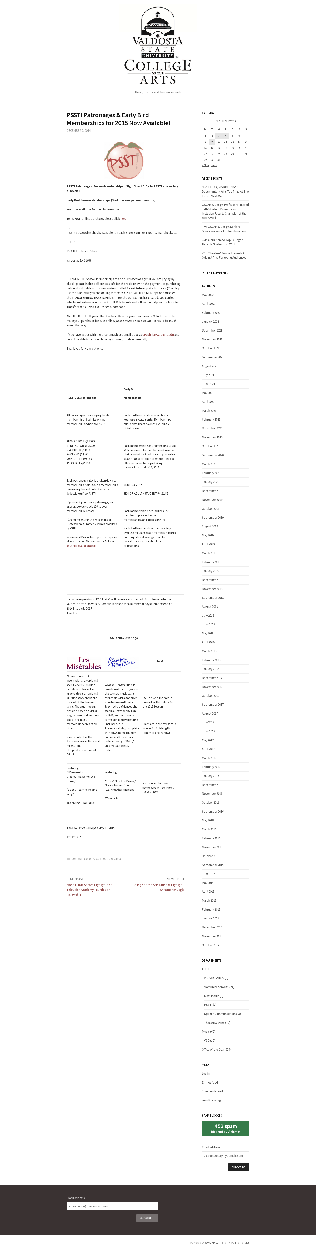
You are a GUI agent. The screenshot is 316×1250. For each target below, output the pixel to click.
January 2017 (210, 776)
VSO (207, 1040)
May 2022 (208, 295)
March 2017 (209, 758)
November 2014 (212, 936)
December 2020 (212, 428)
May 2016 (208, 820)
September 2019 (213, 518)
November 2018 (212, 589)
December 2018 (212, 580)
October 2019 (210, 509)
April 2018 (208, 642)
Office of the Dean (213, 1049)
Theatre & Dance (111, 859)
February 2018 (211, 660)
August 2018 (210, 607)
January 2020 (210, 482)
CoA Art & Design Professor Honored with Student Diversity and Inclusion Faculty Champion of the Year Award (225, 211)
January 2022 (210, 321)
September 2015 (213, 865)
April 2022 (208, 304)
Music (206, 1031)
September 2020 (213, 455)
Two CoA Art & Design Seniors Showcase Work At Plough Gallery (224, 229)
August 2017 (210, 714)
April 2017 (208, 749)
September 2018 (213, 598)
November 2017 (212, 687)
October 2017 (210, 696)
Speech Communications (220, 1014)
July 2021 (208, 375)
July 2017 (208, 722)
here (124, 219)
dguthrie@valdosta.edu (158, 335)
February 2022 (211, 313)
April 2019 (208, 544)
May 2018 (208, 633)
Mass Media (211, 996)
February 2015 (211, 910)
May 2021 (208, 393)
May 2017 (208, 740)
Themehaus (242, 1242)
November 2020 (212, 437)
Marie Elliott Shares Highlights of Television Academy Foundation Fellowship (89, 890)
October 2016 (210, 803)
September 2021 (213, 357)
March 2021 (209, 411)
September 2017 (213, 705)
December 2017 (212, 678)
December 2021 (212, 330)
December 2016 (212, 785)
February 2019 (211, 562)
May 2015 (208, 883)
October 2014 (210, 945)
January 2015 (210, 918)
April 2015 (208, 892)
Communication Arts (85, 859)
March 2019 (209, 553)
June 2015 (208, 874)
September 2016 (213, 812)
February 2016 (211, 838)
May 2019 (208, 535)
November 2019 (212, 500)
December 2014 (212, 927)
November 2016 (212, 794)
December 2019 (212, 491)
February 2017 (211, 767)
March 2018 (209, 651)
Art (204, 969)
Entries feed (210, 1082)
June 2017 (208, 731)
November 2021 (212, 339)
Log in (206, 1073)
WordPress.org (211, 1100)
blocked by (225, 1128)
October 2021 (210, 348)
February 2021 (211, 419)
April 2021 (208, 402)
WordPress (211, 1242)
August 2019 (210, 526)
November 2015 (212, 847)
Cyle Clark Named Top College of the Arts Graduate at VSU (223, 242)
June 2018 (208, 624)
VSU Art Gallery (214, 978)
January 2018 (210, 669)
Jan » (214, 165)
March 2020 (209, 464)
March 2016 (209, 829)
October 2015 (210, 856)
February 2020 (211, 473)
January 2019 (210, 571)
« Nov (205, 165)
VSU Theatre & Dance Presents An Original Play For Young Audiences (224, 255)
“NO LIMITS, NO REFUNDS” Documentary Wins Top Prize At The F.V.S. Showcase (225, 191)
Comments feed (212, 1091)
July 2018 (208, 616)
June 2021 (208, 384)
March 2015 (209, 901)
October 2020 (210, 446)
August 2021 (210, 366)
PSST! (208, 1005)
